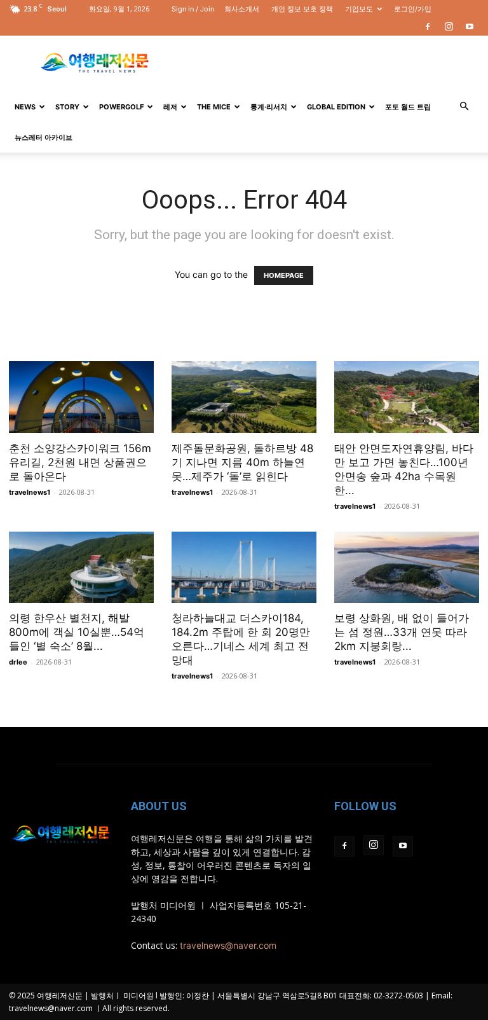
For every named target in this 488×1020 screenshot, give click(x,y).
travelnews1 (29, 492)
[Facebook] (427, 27)
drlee (18, 662)
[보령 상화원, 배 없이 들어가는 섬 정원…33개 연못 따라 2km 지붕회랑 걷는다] (406, 567)
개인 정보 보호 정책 (302, 8)
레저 (170, 106)
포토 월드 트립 (408, 106)
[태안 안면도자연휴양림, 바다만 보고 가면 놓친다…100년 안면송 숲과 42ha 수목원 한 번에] (406, 397)
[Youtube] (469, 27)
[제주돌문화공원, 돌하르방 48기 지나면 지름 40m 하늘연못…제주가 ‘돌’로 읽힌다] (244, 397)
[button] (464, 106)
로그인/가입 (412, 8)
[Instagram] (448, 27)
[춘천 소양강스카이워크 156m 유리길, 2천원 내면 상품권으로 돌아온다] (81, 397)
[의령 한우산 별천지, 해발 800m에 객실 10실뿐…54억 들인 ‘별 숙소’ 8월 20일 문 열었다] (81, 567)
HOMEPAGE (284, 275)
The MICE (214, 106)
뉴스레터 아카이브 (43, 137)
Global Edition (336, 106)
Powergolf (121, 106)
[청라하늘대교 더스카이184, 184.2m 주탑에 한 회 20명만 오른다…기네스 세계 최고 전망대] (244, 567)
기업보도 (359, 8)
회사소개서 (241, 8)
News (25, 106)
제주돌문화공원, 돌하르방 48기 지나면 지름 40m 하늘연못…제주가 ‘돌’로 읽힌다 (242, 462)
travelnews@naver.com (228, 945)
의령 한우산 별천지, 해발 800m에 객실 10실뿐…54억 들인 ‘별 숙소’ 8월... (76, 632)
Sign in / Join (193, 8)
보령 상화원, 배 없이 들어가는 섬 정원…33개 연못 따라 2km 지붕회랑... (401, 632)
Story (67, 106)
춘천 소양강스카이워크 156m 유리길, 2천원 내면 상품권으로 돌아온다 (80, 462)
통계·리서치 (268, 106)
